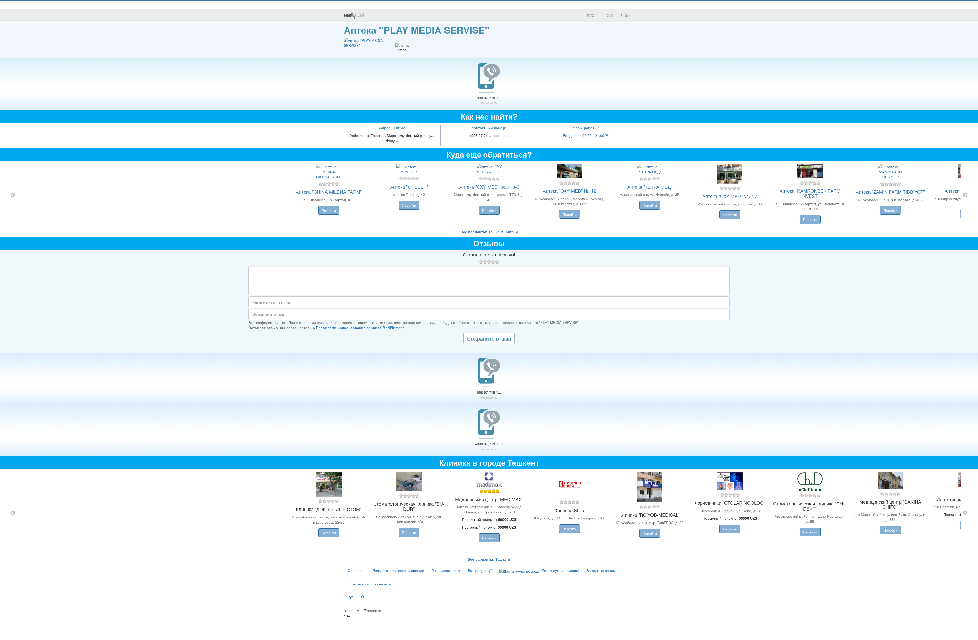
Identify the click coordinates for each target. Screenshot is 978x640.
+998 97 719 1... (489, 100)
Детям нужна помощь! (560, 570)
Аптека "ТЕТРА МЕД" (649, 186)
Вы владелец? (480, 570)
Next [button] (965, 195)
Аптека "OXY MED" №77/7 (729, 196)
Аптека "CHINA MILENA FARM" (329, 191)
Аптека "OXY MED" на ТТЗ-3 (489, 186)
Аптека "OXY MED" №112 (569, 190)
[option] (489, 195)
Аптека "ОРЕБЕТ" (409, 186)
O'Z (609, 15)
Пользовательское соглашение (398, 570)
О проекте (356, 570)
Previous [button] (12, 195)
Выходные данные (602, 570)
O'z (363, 596)
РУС (590, 15)
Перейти (329, 210)
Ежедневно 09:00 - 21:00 (584, 135)
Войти (625, 15)
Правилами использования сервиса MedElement (360, 327)
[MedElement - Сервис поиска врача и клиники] (354, 15)
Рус (351, 596)
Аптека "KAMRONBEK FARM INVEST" (810, 193)
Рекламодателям (446, 570)
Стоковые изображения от (369, 583)
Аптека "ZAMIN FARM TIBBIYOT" (890, 191)
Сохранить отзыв (489, 338)
